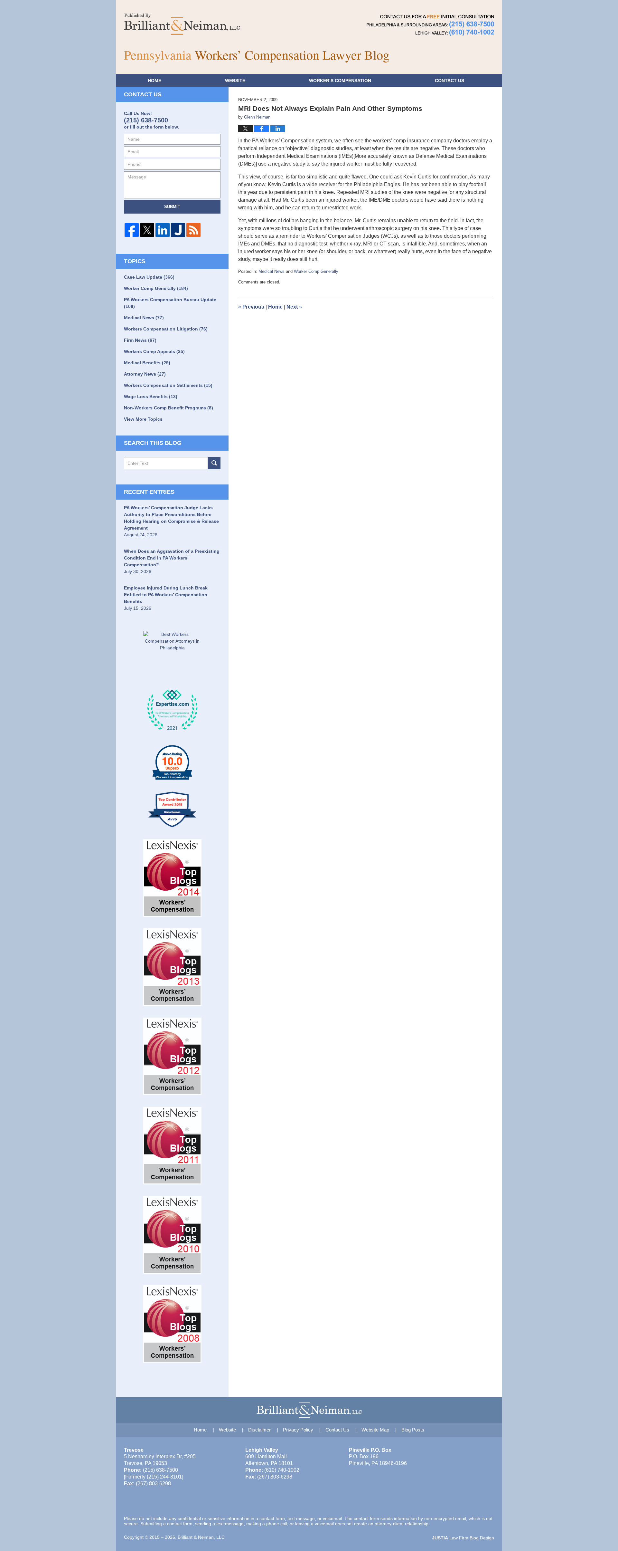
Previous (251, 307)
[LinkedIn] (162, 230)
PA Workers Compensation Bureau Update (170, 303)
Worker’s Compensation (340, 80)
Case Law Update (149, 277)
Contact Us (337, 1429)
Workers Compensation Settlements (168, 385)
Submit (172, 206)
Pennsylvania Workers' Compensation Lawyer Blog (182, 24)
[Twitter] (147, 230)
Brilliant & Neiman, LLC (201, 1537)
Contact (449, 80)
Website (235, 80)
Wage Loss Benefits (150, 396)
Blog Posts (412, 1429)
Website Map (375, 1429)
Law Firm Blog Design (463, 1537)
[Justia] (178, 230)
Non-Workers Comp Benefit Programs (168, 407)
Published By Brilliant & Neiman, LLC (430, 25)
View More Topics (143, 419)
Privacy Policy (298, 1429)
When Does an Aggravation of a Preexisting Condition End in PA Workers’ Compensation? (172, 558)
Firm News (140, 340)
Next (294, 307)
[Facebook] (131, 230)
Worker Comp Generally (316, 271)
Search (214, 463)
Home (154, 80)
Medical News (271, 271)
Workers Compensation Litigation (166, 328)
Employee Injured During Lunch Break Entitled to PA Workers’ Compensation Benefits (166, 594)
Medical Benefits (147, 362)
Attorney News (145, 374)
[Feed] (193, 230)
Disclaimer (259, 1429)
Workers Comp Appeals (154, 351)
